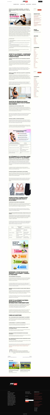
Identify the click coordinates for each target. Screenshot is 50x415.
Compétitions (35, 56)
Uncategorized (35, 67)
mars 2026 (35, 41)
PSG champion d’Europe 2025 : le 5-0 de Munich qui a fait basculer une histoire (37, 25)
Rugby (34, 64)
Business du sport (22, 4)
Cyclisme (35, 57)
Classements (35, 55)
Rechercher (35, 71)
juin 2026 (35, 39)
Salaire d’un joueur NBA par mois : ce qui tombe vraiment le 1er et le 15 (37, 20)
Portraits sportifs (28, 4)
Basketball (35, 81)
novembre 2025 (35, 43)
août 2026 (35, 37)
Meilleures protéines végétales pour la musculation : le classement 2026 (37, 23)
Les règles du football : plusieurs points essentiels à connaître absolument (14, 370)
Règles (12, 372)
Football (35, 59)
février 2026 (35, 42)
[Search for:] (29, 400)
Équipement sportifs (16, 4)
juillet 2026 (35, 38)
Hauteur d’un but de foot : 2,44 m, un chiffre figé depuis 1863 (37, 18)
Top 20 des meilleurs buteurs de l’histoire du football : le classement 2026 (37, 16)
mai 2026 (35, 40)
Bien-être (35, 82)
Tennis (34, 66)
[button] (40, 1)
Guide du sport (34, 4)
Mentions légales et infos (28, 393)
